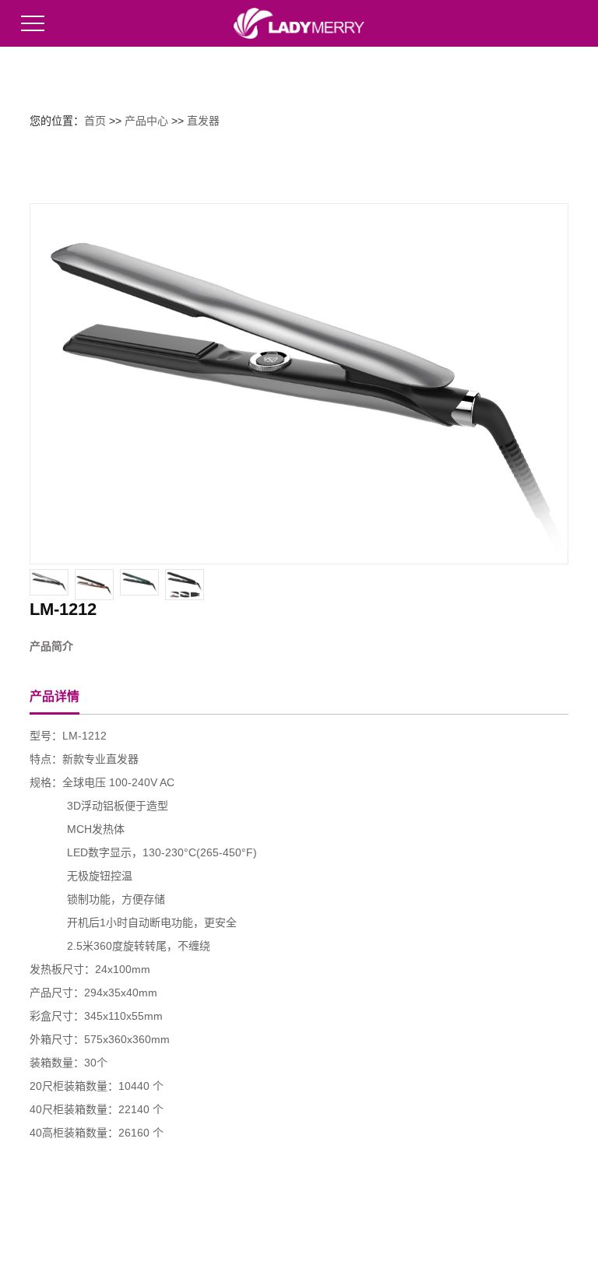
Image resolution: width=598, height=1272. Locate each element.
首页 (95, 120)
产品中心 (146, 120)
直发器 (203, 120)
